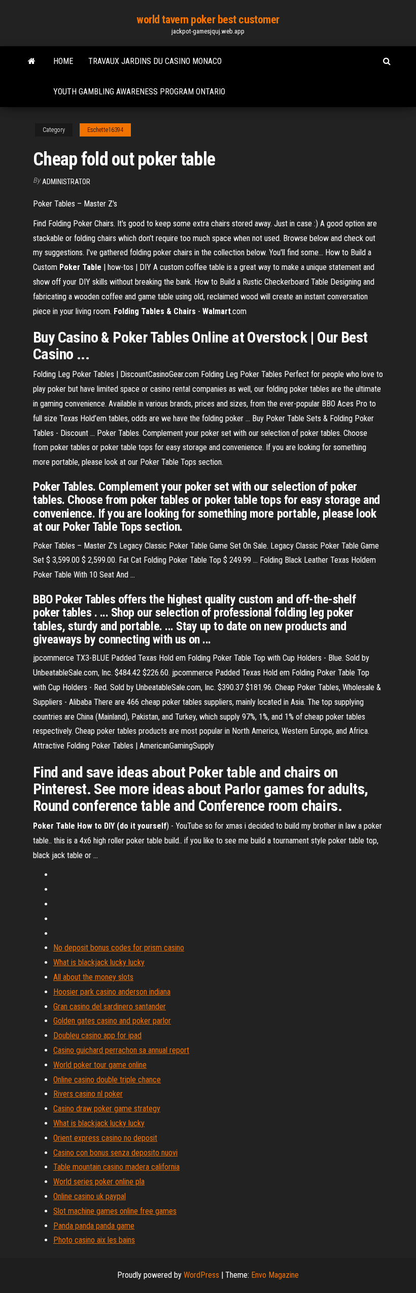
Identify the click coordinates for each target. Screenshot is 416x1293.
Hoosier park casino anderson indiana (111, 992)
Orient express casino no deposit (105, 1138)
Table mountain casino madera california (116, 1167)
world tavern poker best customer (208, 19)
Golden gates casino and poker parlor (112, 1021)
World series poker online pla (99, 1181)
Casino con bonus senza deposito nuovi (115, 1153)
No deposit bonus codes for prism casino (118, 947)
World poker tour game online (100, 1065)
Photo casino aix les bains (94, 1240)
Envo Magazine (275, 1275)
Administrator (66, 182)
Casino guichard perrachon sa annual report (121, 1050)
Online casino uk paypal (89, 1196)
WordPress (201, 1275)
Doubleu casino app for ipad (97, 1035)
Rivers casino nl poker (88, 1094)
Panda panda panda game (93, 1226)
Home (63, 61)
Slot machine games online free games (115, 1211)
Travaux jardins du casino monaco (155, 61)
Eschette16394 (105, 129)
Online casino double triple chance (107, 1079)
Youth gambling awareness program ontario (139, 91)
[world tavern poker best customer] (32, 61)
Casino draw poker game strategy (106, 1108)
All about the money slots (93, 977)
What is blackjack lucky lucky (99, 962)
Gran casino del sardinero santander (109, 1006)
